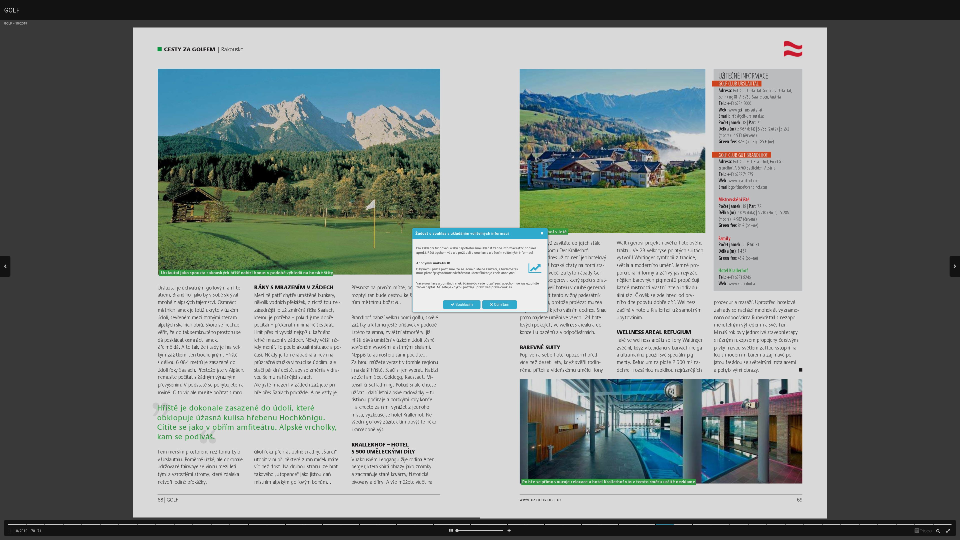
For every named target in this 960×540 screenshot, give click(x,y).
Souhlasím (463, 304)
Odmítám (501, 304)
